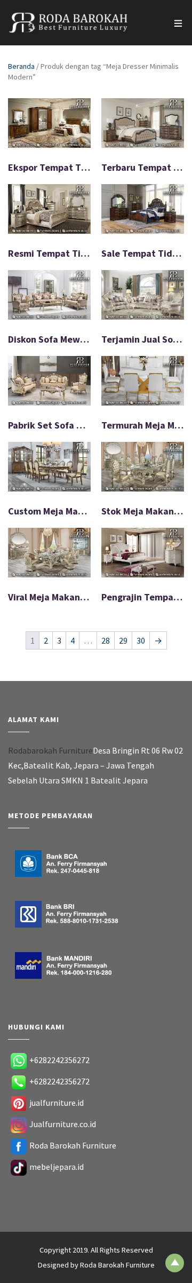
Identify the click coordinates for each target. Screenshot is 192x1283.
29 (123, 640)
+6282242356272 (59, 1060)
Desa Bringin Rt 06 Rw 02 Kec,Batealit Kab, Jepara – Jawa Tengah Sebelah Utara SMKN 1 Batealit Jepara (95, 765)
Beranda (21, 66)
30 (141, 640)
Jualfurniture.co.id (62, 1124)
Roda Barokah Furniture (72, 1145)
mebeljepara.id (56, 1166)
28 (105, 640)
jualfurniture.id (56, 1102)
